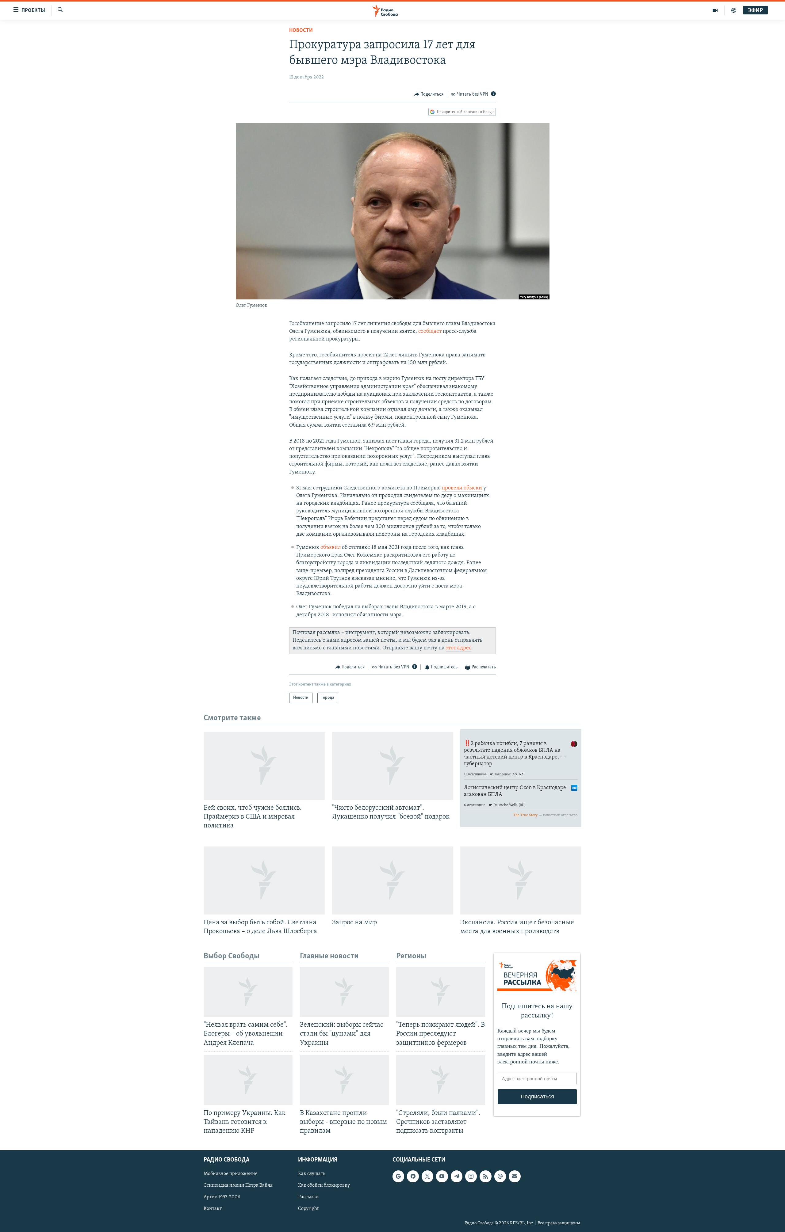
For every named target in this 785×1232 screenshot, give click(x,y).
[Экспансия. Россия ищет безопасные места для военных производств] (520, 880)
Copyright (308, 1209)
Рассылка (308, 1197)
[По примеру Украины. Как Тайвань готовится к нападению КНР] (248, 1080)
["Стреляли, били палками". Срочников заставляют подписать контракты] (440, 1080)
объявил (330, 547)
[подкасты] (734, 10)
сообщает (430, 331)
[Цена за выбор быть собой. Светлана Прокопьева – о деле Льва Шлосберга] (264, 880)
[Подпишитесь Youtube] (442, 1176)
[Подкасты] (500, 1176)
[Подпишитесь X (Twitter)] (427, 1176)
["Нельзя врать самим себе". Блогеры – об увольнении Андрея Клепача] (248, 992)
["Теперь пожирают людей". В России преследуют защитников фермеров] (440, 992)
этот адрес (458, 648)
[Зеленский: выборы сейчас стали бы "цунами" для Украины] (344, 992)
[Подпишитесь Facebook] (413, 1176)
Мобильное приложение (231, 1174)
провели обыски (462, 488)
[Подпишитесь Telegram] (456, 1176)
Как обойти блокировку (324, 1185)
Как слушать (311, 1174)
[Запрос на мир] (392, 880)
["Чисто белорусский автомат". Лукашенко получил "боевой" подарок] (392, 766)
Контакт (213, 1209)
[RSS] (485, 1176)
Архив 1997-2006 (222, 1197)
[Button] (429, 94)
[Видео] (715, 10)
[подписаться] (514, 1176)
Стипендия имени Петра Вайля (238, 1185)
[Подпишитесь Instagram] (471, 1176)
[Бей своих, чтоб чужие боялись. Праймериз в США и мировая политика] (264, 766)
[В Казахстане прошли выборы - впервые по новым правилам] (344, 1080)
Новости (301, 30)
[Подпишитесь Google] (398, 1176)
